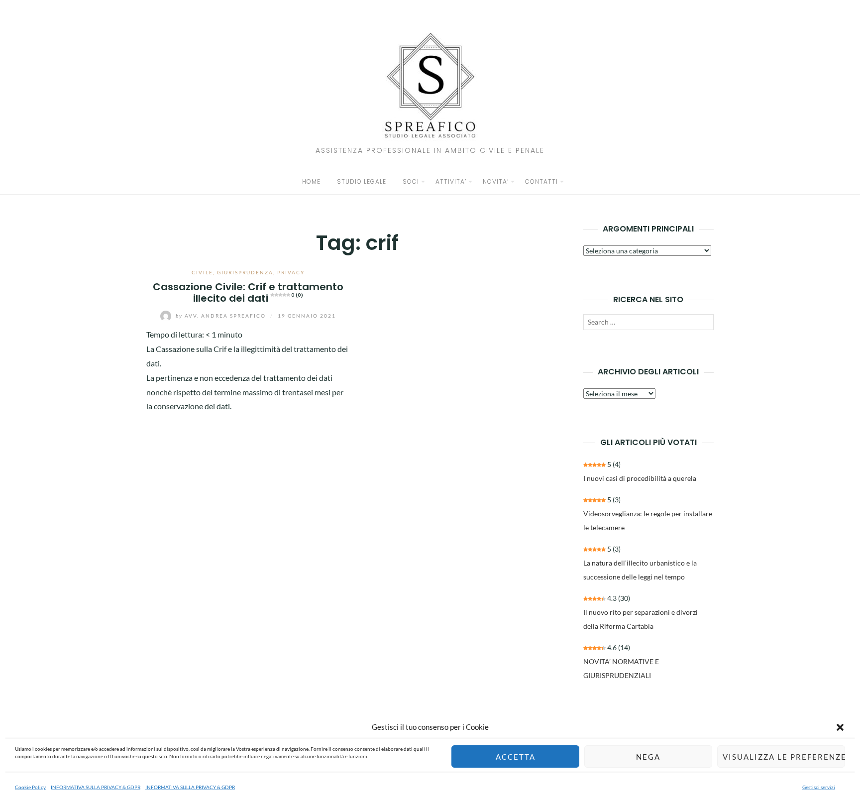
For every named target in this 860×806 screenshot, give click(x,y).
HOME (311, 181)
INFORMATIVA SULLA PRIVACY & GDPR (95, 787)
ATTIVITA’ (450, 181)
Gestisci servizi (818, 787)
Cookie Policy (30, 787)
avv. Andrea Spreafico (222, 316)
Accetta (516, 756)
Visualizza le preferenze (784, 756)
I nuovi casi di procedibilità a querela (639, 478)
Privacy (291, 272)
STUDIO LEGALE (361, 181)
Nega (648, 756)
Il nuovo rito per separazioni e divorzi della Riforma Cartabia (640, 619)
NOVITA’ (496, 181)
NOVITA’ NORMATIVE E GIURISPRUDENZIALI (621, 668)
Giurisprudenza (245, 272)
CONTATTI (541, 181)
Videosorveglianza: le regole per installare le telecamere (647, 520)
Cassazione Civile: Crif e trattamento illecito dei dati (248, 292)
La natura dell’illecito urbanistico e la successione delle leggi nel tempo (640, 570)
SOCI (411, 181)
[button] (840, 727)
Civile (202, 272)
